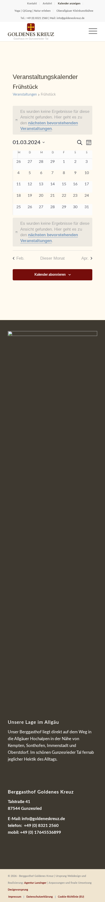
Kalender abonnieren (50, 274)
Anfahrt (47, 3)
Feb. (20, 258)
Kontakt (32, 3)
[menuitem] (32, 3)
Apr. (85, 258)
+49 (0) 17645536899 (40, 832)
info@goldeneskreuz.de (70, 18)
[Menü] (90, 31)
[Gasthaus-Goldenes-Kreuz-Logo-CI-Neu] (43, 31)
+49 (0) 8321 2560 (37, 18)
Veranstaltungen (25, 94)
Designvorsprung (18, 889)
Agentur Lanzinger (35, 883)
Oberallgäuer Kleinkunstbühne (74, 11)
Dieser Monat (52, 258)
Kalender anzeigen (69, 3)
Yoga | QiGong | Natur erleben (32, 11)
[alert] (53, 120)
